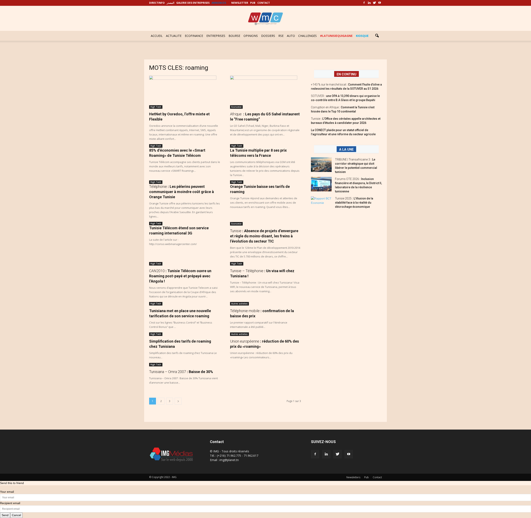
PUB (252, 3)
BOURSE (234, 36)
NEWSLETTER (239, 3)
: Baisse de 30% (181, 371)
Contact (377, 477)
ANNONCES (219, 3)
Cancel (16, 515)
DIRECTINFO (157, 3)
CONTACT (263, 3)
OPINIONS (251, 36)
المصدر (170, 3)
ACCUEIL (157, 36)
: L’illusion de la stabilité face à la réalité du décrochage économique (354, 202)
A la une (346, 149)
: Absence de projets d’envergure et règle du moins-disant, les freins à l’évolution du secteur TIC (264, 236)
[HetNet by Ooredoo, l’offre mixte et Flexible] (184, 92)
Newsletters (353, 477)
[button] (377, 36)
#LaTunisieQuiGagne (336, 36)
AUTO (291, 36)
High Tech (155, 106)
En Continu (346, 74)
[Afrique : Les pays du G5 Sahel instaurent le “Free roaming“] (265, 92)
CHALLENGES (307, 36)
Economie (236, 106)
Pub (366, 477)
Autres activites (239, 303)
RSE (281, 36)
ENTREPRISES (215, 36)
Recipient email (10, 503)
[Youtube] (379, 3)
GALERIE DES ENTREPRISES (192, 3)
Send (5, 515)
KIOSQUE (362, 36)
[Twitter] (374, 3)
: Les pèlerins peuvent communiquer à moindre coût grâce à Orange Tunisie (181, 191)
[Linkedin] (369, 3)
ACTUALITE (173, 36)
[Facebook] (364, 3)
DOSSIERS (268, 36)
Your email (7, 491)
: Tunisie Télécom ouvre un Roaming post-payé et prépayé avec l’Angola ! (180, 276)
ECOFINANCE (194, 36)
